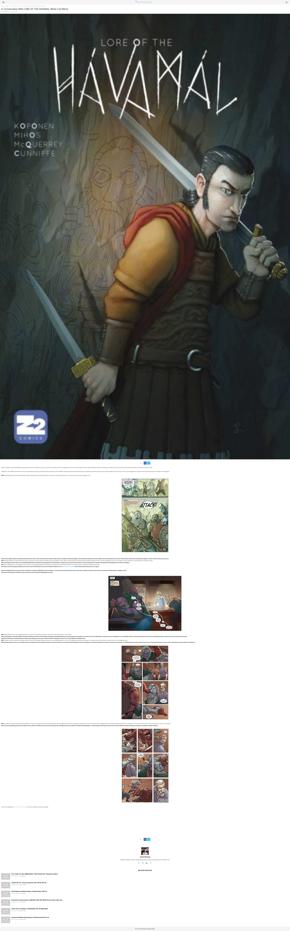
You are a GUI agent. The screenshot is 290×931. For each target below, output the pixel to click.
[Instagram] (142, 863)
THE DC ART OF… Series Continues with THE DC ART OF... (29, 882)
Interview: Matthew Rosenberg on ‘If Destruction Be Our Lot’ (30, 917)
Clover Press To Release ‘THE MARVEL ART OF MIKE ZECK (29, 908)
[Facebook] (145, 463)
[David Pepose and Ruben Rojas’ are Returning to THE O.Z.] (5, 894)
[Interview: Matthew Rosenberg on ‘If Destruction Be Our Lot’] (5, 920)
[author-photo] (145, 854)
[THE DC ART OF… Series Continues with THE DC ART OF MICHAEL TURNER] (5, 885)
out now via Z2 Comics (20, 807)
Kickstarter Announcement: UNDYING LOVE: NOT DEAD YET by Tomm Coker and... (37, 900)
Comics (6, 6)
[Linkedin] (146, 863)
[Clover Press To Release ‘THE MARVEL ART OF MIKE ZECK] (5, 911)
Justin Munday (6, 11)
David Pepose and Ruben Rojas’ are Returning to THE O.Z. (29, 891)
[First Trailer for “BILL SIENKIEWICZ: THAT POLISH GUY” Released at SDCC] (5, 876)
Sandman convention (68, 566)
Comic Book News (14, 6)
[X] (148, 463)
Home (2, 6)
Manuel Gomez (15, 884)
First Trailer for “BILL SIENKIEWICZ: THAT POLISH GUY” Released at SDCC (34, 874)
